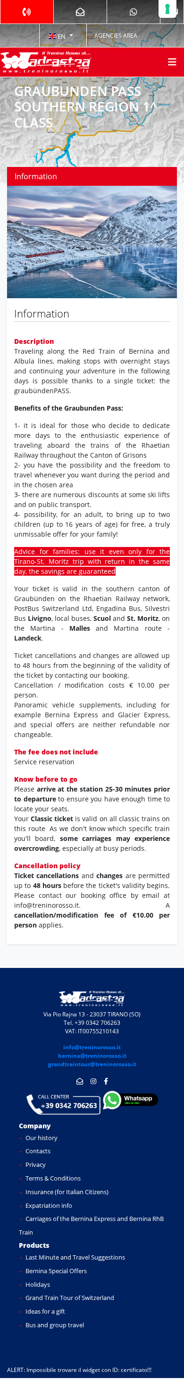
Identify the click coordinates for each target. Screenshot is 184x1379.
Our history (41, 1137)
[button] (60, 36)
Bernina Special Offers (55, 1271)
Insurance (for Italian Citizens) (66, 1192)
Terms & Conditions (52, 1178)
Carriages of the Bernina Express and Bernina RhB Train (91, 1225)
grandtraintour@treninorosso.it (92, 1064)
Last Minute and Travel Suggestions (74, 1257)
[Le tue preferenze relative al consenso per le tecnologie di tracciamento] (167, 9)
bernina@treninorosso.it (92, 1056)
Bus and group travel (54, 1325)
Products (34, 1245)
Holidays (37, 1284)
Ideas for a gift (44, 1311)
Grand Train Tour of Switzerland (69, 1297)
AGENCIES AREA (115, 36)
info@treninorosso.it (92, 1047)
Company (35, 1125)
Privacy (35, 1164)
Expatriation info (48, 1205)
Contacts (37, 1151)
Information (36, 176)
